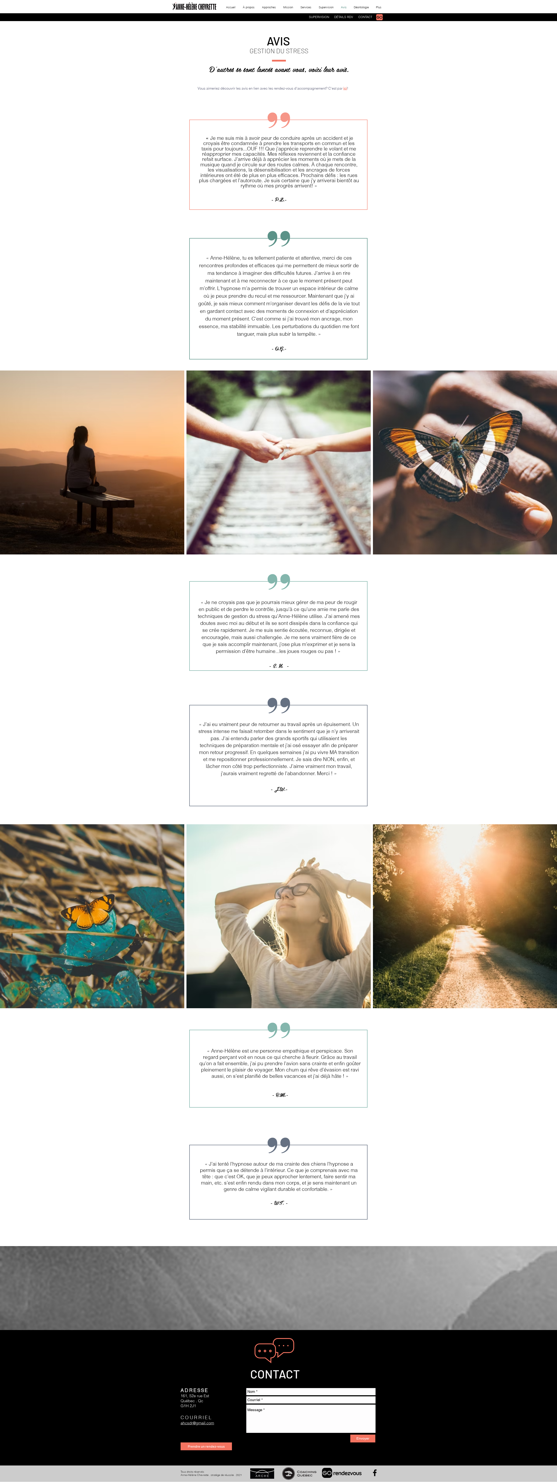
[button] (306, 7)
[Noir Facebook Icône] (374, 1472)
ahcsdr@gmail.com (197, 1422)
